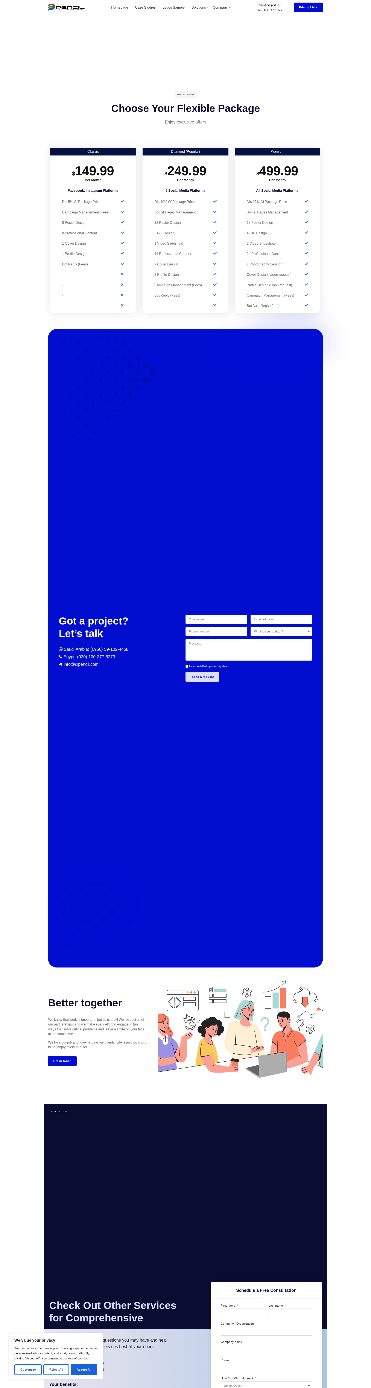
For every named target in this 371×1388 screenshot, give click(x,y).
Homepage (119, 7)
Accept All (84, 1369)
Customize (28, 1369)
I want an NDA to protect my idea (208, 666)
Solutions (199, 7)
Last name (276, 1305)
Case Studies (145, 7)
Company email (232, 1342)
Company (220, 7)
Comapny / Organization (237, 1323)
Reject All (56, 1369)
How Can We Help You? (237, 1378)
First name (228, 1305)
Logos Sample (174, 7)
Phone (225, 1360)
